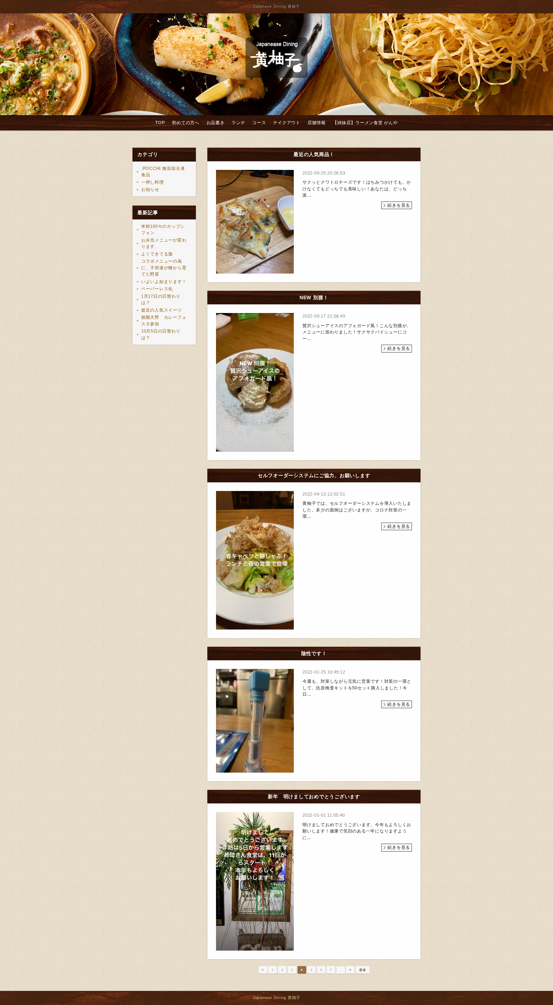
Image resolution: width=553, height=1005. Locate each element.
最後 (362, 970)
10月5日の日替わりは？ (161, 334)
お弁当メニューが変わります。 (164, 243)
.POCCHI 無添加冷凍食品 (163, 171)
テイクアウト (286, 122)
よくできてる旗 (157, 253)
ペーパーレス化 (157, 288)
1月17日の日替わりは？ (161, 299)
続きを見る (398, 205)
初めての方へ (185, 122)
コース (259, 122)
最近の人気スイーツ (161, 310)
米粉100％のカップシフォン (163, 229)
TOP (160, 122)
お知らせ (150, 189)
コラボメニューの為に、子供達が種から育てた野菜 (164, 267)
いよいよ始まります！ (164, 281)
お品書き (216, 122)
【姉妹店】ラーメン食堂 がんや (365, 122)
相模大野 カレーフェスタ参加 (164, 320)
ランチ (238, 122)
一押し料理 (152, 182)
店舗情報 (317, 122)
